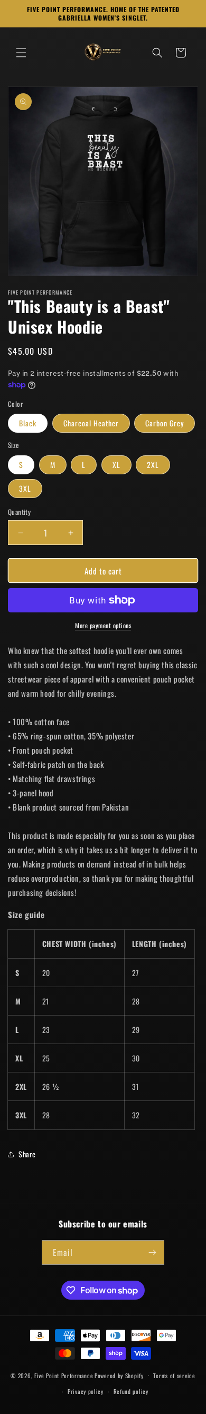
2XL (153, 464)
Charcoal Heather (91, 422)
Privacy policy (86, 1391)
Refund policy (131, 1391)
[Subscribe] (152, 1252)
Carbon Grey (164, 422)
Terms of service (174, 1375)
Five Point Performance (63, 1375)
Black (27, 422)
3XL (25, 488)
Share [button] (27, 1153)
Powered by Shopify (119, 1375)
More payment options (103, 625)
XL (116, 464)
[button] (21, 52)
